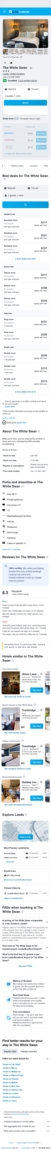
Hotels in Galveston (12, 1097)
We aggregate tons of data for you (19, 1126)
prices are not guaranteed (20, 1114)
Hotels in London (10, 1093)
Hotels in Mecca (10, 1068)
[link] (17, 696)
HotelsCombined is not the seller (19, 1121)
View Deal (36, 690)
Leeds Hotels (26, 1148)
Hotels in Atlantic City (12, 1089)
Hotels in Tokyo (10, 1100)
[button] (4, 11)
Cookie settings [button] (8, 418)
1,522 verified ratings (27, 80)
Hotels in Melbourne (12, 1071)
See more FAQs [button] (25, 966)
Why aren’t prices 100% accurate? (20, 1130)
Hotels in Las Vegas (12, 1064)
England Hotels (6, 1148)
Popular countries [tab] (29, 1051)
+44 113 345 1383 (11, 76)
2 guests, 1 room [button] (12, 95)
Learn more (10, 406)
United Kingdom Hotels (24, 1142)
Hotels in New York (11, 1086)
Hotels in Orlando (11, 1079)
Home (11, 1142)
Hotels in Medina (10, 1082)
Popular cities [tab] (10, 1051)
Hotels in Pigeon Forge (13, 1075)
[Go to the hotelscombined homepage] (19, 11)
